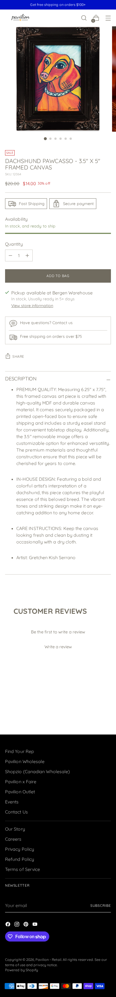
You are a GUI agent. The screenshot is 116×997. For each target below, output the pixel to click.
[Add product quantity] (27, 255)
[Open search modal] (84, 18)
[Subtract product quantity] (10, 255)
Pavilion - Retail (48, 960)
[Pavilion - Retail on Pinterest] (26, 925)
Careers (13, 839)
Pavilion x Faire (20, 781)
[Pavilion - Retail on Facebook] (8, 925)
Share (18, 356)
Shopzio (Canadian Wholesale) (37, 771)
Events (12, 802)
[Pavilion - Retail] (20, 18)
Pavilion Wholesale (24, 761)
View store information (32, 305)
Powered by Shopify (21, 970)
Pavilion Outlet (20, 791)
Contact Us (16, 812)
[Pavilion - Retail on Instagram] (17, 925)
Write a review (58, 646)
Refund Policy (19, 859)
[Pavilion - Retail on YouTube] (35, 925)
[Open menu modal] (108, 18)
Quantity (14, 244)
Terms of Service (22, 869)
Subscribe (100, 905)
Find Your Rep (19, 751)
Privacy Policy (19, 849)
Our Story (15, 829)
